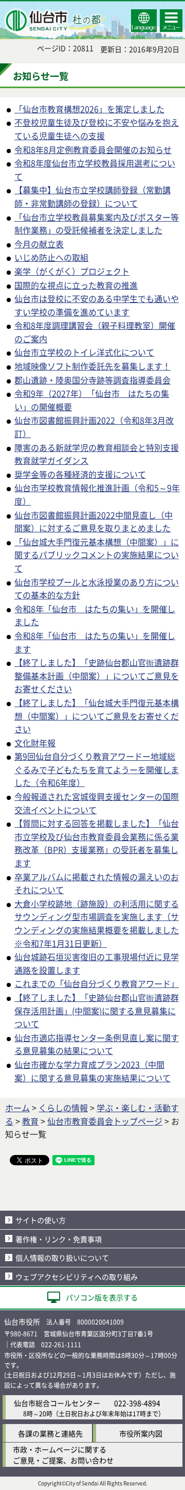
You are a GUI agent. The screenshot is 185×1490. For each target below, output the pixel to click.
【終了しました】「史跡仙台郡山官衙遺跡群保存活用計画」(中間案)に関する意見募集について (96, 1010)
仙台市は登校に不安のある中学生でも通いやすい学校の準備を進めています (96, 305)
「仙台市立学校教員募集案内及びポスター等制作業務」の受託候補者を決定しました (96, 224)
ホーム (17, 1107)
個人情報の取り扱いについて (62, 1257)
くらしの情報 (63, 1107)
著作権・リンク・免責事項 (58, 1239)
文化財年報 (34, 742)
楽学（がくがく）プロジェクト (72, 271)
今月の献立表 (39, 244)
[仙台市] (54, 20)
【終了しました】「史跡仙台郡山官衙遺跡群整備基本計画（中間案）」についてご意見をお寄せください (96, 675)
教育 (30, 1121)
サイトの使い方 (40, 1220)
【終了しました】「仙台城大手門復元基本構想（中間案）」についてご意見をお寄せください (96, 715)
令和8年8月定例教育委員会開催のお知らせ (93, 149)
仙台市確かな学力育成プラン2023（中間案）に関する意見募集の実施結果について (92, 1071)
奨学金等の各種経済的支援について (80, 474)
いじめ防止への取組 (51, 257)
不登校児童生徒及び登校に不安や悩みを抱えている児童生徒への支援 (96, 129)
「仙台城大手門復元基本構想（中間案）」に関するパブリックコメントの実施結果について (96, 554)
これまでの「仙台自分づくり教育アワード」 (96, 983)
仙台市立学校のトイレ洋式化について (84, 352)
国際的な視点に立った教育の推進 (76, 285)
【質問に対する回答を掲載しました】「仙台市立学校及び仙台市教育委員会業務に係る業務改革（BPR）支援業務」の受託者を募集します (96, 843)
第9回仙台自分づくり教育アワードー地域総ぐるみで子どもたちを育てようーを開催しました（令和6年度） (96, 769)
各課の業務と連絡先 (50, 1433)
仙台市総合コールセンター (57, 1403)
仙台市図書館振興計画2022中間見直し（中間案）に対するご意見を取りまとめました (93, 521)
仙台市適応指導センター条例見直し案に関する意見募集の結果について (96, 1044)
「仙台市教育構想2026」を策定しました (89, 109)
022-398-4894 (137, 1403)
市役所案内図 (140, 1433)
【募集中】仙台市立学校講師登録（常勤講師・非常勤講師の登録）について (92, 196)
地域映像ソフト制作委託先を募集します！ (92, 366)
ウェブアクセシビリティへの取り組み (76, 1276)
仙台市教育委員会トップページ (104, 1121)
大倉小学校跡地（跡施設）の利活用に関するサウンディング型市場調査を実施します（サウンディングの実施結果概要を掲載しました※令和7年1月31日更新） (96, 923)
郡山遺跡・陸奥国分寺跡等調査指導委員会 (92, 380)
